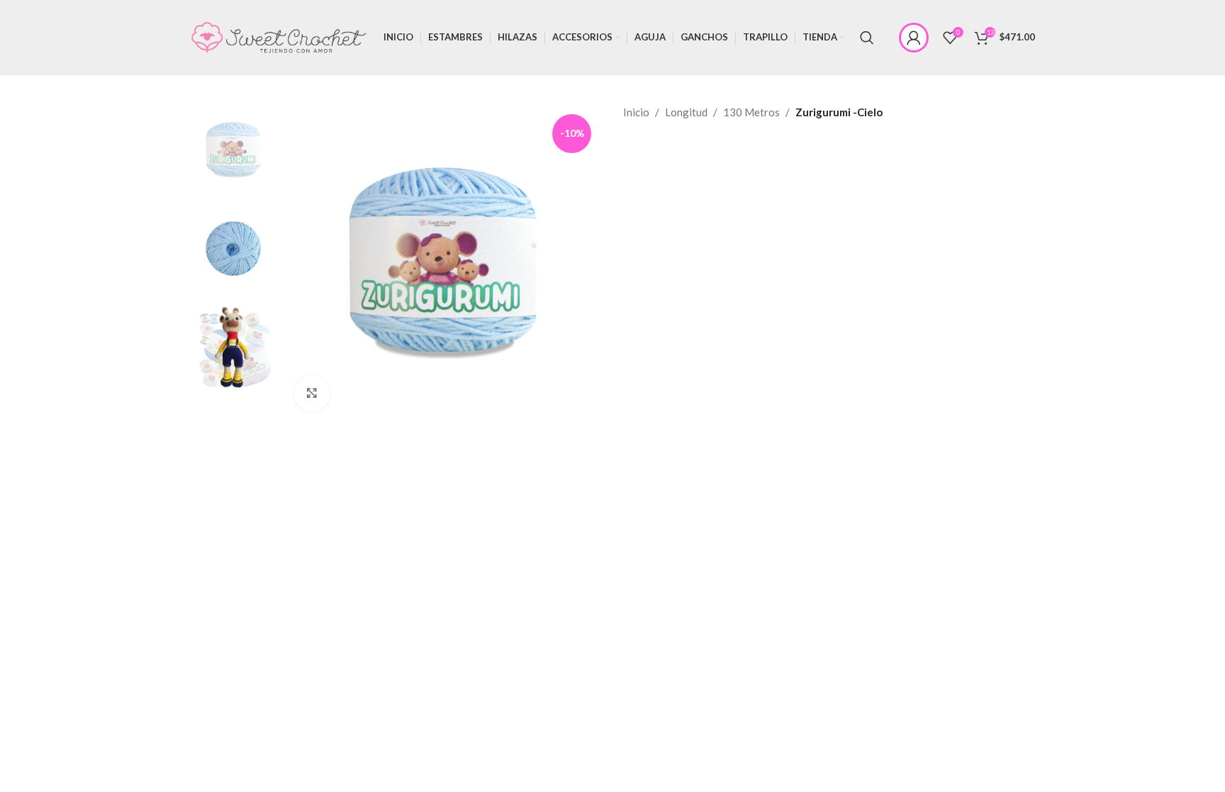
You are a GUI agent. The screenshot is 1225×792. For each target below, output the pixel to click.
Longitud (686, 112)
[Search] (867, 37)
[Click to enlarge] (312, 393)
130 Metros (751, 112)
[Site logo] (278, 35)
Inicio (636, 112)
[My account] (914, 37)
